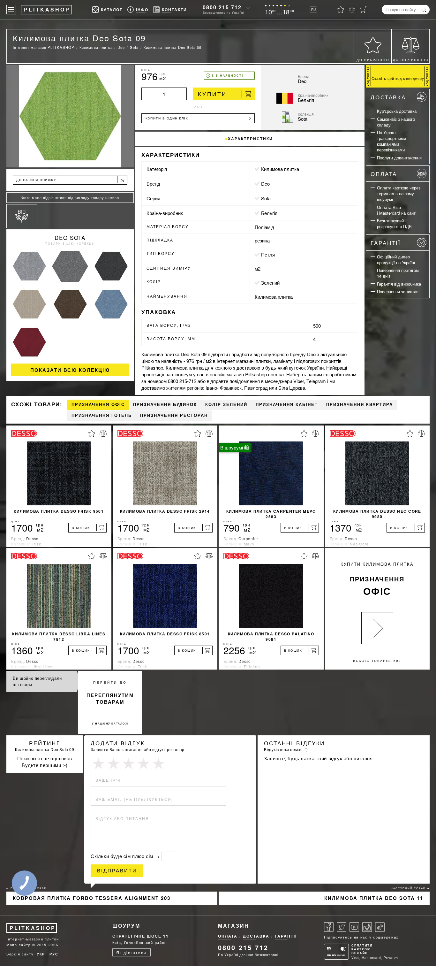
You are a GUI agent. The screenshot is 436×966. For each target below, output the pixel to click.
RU (313, 9)
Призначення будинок (165, 404)
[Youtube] (354, 927)
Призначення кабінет (287, 404)
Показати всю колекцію (70, 369)
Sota (266, 198)
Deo (265, 183)
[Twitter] (341, 927)
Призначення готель (101, 415)
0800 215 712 (222, 7)
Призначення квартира (359, 404)
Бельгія (269, 213)
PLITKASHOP (33, 927)
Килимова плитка (280, 168)
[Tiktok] (380, 927)
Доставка (388, 97)
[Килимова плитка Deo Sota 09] (70, 116)
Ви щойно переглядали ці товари (37, 681)
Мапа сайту (18, 944)
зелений (270, 282)
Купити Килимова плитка (377, 579)
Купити (212, 94)
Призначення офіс (98, 404)
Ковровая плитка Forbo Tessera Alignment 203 (91, 897)
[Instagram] (367, 927)
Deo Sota (70, 237)
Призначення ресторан (174, 415)
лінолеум (182, 374)
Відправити (117, 870)
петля (268, 254)
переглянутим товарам (110, 698)
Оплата (384, 174)
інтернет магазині (235, 360)
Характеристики (250, 139)
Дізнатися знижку (70, 180)
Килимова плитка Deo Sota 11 (373, 897)
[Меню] (11, 9)
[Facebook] (329, 927)
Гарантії (386, 243)
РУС (53, 954)
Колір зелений (226, 404)
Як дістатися (131, 952)
